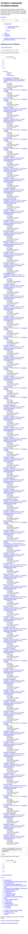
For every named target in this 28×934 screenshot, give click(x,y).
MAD (7, 90)
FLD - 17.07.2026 (8, 88)
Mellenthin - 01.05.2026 (9, 627)
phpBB (8, 916)
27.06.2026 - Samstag (9, 376)
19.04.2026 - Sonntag (9, 711)
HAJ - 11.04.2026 (8, 784)
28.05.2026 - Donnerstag (9, 467)
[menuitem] (13, 26)
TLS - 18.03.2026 (8, 795)
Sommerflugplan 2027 (9, 273)
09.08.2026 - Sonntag (9, 231)
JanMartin (8, 274)
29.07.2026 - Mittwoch (9, 284)
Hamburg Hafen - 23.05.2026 (11, 499)
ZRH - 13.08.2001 (8, 326)
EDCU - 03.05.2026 (8, 574)
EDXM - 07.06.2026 (9, 437)
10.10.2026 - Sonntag (9, 616)
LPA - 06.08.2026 (8, 137)
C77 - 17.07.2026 (8, 128)
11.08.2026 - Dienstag (9, 209)
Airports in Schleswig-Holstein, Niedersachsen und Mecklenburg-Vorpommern (15, 110)
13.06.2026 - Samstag (9, 426)
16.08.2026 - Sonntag (9, 156)
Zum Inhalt (3, 17)
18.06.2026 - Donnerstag (9, 405)
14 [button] (4, 67)
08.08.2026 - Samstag (9, 241)
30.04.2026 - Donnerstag (9, 679)
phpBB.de (17, 920)
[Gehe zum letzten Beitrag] (23, 86)
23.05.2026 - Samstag (9, 510)
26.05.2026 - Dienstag (9, 489)
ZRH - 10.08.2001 (8, 520)
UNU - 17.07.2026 (8, 98)
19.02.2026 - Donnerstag (9, 813)
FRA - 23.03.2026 (8, 659)
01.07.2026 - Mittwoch (9, 345)
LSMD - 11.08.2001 (8, 447)
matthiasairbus (9, 79)
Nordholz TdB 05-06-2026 (10, 199)
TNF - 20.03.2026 (8, 721)
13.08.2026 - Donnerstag (9, 188)
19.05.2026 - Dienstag (9, 530)
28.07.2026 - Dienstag (9, 294)
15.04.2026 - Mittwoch (9, 763)
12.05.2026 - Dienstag (9, 552)
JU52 (7, 296)
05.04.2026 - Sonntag (9, 824)
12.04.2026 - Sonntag (9, 773)
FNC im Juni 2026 (8, 386)
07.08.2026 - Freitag (8, 252)
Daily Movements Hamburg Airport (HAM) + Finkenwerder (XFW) (14, 120)
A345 (7, 189)
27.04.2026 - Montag (9, 689)
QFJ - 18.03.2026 (8, 804)
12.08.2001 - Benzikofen (9, 395)
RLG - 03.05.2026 (8, 563)
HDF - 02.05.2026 (8, 606)
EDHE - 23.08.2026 (8, 107)
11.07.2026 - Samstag (9, 316)
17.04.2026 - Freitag (8, 741)
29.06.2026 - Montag (9, 356)
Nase (7, 368)
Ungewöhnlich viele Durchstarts (11, 78)
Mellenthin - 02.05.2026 (9, 595)
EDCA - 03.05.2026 (8, 584)
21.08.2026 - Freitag (8, 117)
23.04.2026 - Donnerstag (9, 700)
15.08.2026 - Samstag (9, 177)
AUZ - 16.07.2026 (8, 147)
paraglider (8, 543)
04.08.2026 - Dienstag (9, 262)
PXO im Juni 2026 (8, 366)
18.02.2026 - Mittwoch (9, 834)
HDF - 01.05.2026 (8, 638)
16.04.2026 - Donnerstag (9, 752)
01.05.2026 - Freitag (8, 668)
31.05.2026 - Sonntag (9, 457)
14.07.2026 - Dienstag (9, 305)
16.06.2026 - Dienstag (9, 415)
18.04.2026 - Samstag (9, 731)
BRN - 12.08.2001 (8, 336)
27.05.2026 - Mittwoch (9, 478)
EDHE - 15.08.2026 (8, 167)
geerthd (7, 200)
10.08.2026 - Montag (9, 220)
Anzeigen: (4, 848)
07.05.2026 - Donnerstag (9, 648)
